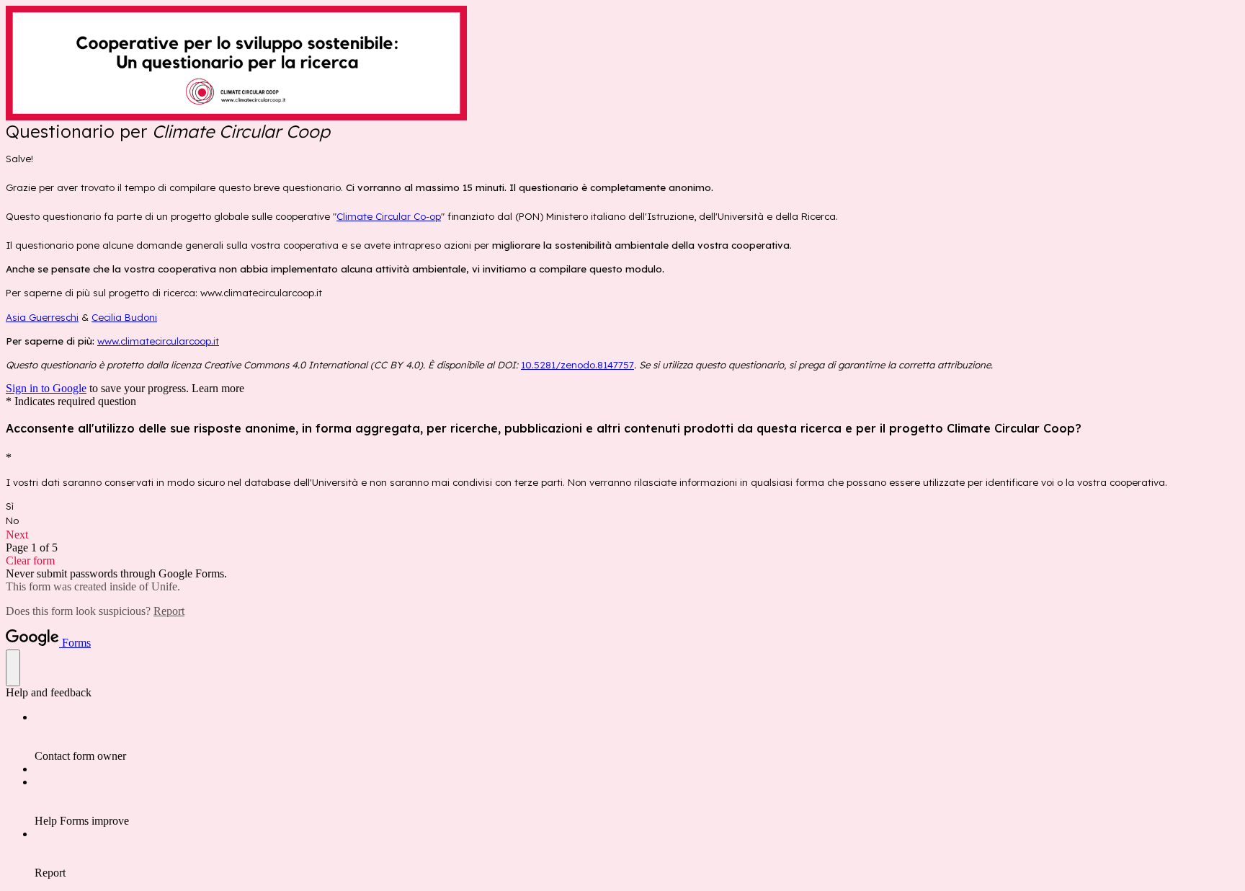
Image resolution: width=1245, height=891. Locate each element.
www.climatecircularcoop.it (158, 341)
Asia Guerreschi (42, 317)
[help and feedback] (13, 668)
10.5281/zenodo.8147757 (577, 365)
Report (168, 611)
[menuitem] (637, 737)
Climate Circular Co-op (388, 216)
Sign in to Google (46, 388)
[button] (622, 534)
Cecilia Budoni (124, 317)
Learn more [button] (218, 388)
